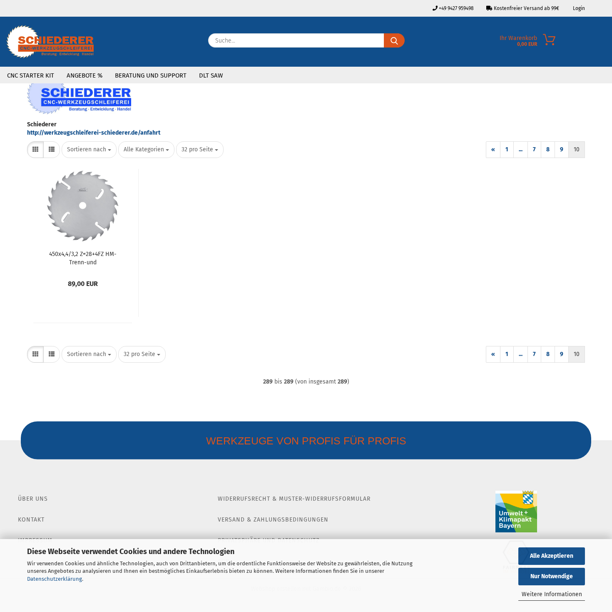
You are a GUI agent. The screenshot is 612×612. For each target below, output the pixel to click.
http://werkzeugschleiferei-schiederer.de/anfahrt (93, 132)
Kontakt (31, 519)
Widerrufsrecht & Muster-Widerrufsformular (294, 498)
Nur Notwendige (551, 576)
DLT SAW (211, 75)
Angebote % (84, 75)
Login (578, 8)
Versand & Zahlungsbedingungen (273, 519)
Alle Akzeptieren (551, 555)
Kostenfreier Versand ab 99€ (526, 8)
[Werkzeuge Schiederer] (50, 42)
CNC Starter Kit (30, 75)
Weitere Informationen (552, 594)
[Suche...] (394, 40)
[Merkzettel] (606, 42)
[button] (35, 149)
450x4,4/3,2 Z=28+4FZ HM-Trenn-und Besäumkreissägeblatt (83, 258)
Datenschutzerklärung (54, 579)
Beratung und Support (151, 75)
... (520, 149)
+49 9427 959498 (456, 8)
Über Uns (33, 498)
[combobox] (89, 149)
